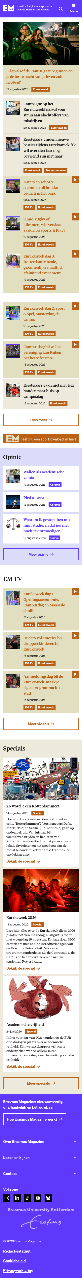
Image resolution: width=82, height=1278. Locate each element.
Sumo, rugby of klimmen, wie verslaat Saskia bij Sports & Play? (44, 225)
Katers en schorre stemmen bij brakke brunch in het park (40, 188)
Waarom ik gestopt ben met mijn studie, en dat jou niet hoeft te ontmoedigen (47, 525)
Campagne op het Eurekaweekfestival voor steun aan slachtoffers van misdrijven (46, 112)
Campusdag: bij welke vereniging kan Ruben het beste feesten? (42, 352)
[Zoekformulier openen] (61, 9)
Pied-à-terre (33, 497)
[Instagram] (6, 1198)
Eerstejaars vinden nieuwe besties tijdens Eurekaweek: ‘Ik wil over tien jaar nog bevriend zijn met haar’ (49, 148)
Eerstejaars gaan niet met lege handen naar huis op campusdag (48, 391)
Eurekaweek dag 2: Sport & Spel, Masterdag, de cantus (44, 314)
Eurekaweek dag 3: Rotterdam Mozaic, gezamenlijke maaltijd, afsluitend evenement (42, 264)
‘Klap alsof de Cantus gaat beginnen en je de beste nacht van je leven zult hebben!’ (39, 77)
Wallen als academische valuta (43, 475)
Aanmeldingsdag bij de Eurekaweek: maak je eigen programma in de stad (43, 685)
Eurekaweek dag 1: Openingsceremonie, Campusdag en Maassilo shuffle (44, 602)
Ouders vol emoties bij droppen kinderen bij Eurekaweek (42, 644)
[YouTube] (37, 1198)
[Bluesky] (48, 1198)
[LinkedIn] (17, 1198)
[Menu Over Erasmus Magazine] (75, 1141)
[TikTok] (27, 1198)
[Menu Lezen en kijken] (75, 1157)
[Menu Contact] (75, 1173)
